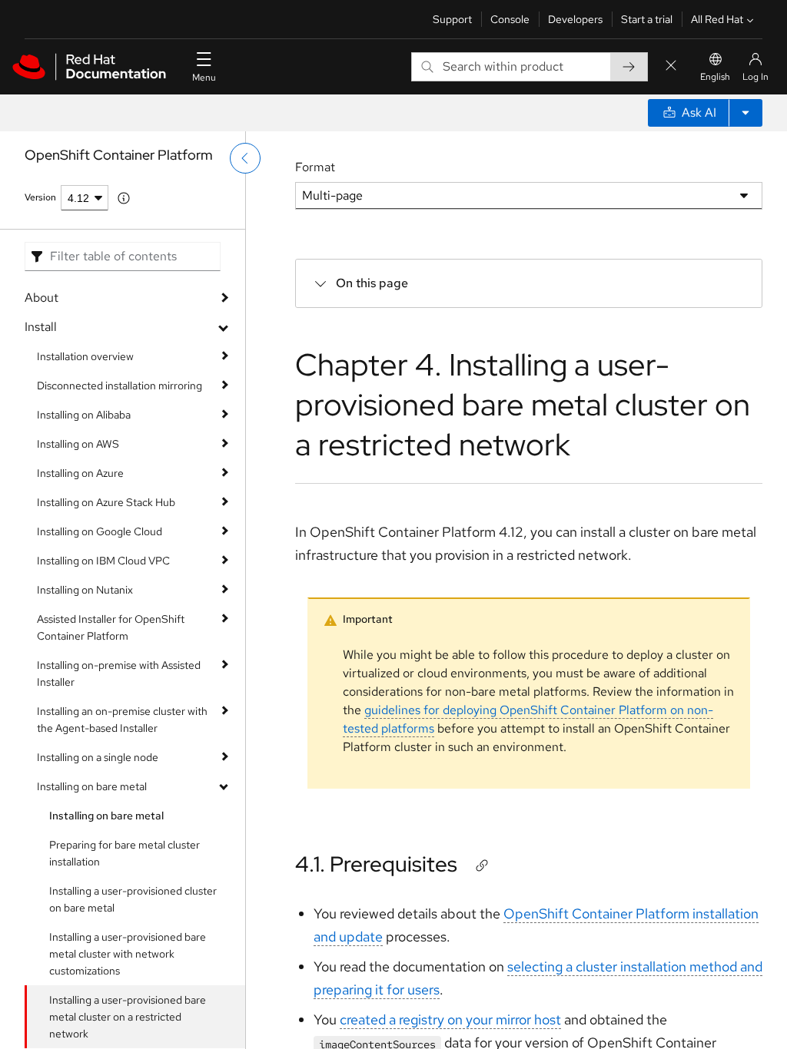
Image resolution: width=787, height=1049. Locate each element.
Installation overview (85, 356)
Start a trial (646, 19)
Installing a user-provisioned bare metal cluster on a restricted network (127, 1017)
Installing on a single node (97, 757)
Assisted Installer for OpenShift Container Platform (110, 627)
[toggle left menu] (245, 158)
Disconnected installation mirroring (119, 385)
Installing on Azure (80, 473)
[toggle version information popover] (123, 198)
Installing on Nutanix (85, 590)
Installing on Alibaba (84, 415)
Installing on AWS (78, 444)
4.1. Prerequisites (376, 864)
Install (41, 327)
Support (452, 19)
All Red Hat (717, 19)
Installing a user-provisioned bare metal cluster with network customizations (127, 954)
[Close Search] (671, 66)
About (41, 298)
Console (510, 19)
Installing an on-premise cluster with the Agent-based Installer (122, 719)
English (715, 77)
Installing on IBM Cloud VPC (103, 561)
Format (315, 167)
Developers (575, 19)
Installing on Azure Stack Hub (106, 502)
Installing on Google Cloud (99, 531)
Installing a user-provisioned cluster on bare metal (133, 899)
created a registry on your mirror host (450, 1019)
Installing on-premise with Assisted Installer (119, 673)
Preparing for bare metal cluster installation (124, 853)
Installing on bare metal (92, 786)
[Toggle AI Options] (745, 113)
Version (40, 197)
